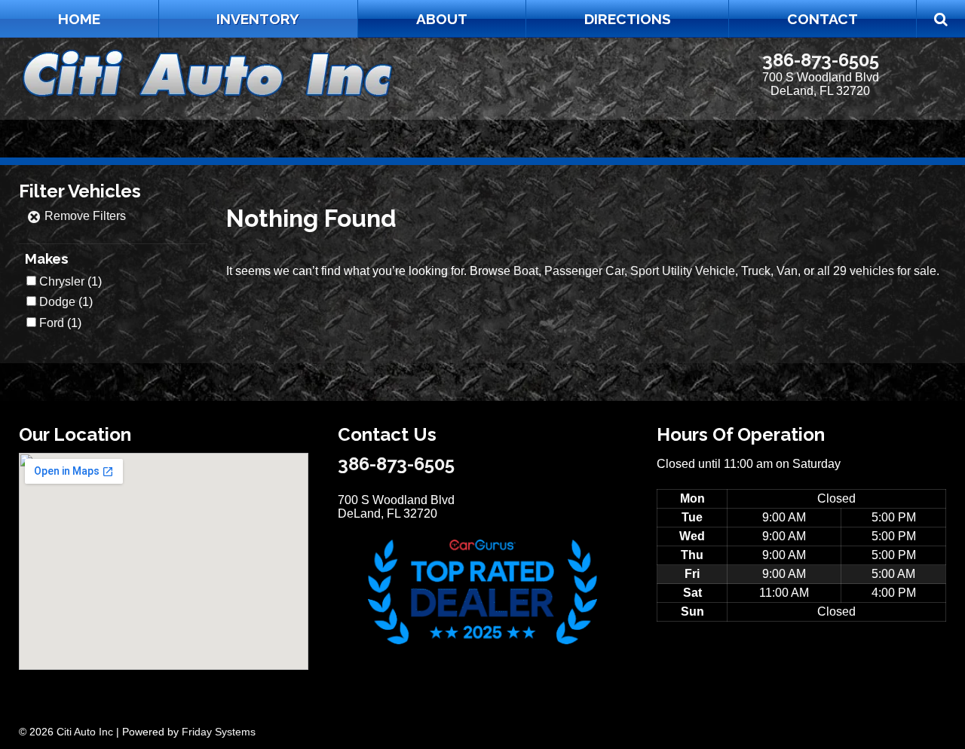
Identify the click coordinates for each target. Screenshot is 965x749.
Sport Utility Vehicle (682, 270)
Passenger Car (584, 270)
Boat (525, 270)
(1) (70, 281)
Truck (755, 270)
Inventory (257, 19)
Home (79, 19)
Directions (627, 19)
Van (787, 270)
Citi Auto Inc (85, 732)
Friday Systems (219, 732)
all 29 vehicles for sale (876, 270)
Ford (51, 322)
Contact (822, 19)
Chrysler (61, 281)
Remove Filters (83, 215)
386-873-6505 (820, 60)
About (441, 19)
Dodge (57, 301)
